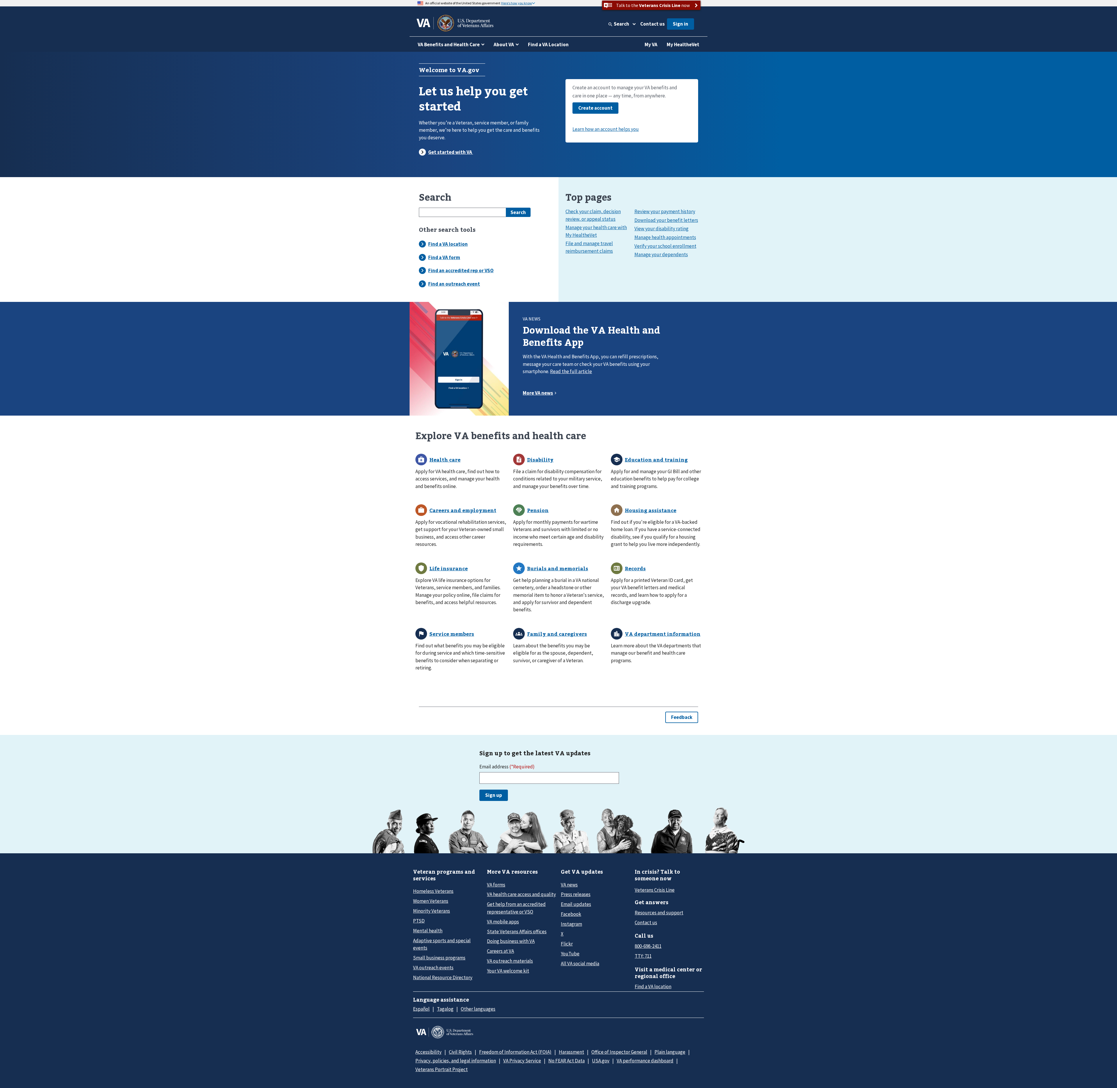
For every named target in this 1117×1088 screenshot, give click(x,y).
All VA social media (580, 963)
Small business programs (439, 958)
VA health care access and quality (521, 894)
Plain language (669, 1052)
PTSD (419, 921)
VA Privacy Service (522, 1060)
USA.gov (600, 1060)
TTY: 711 (643, 956)
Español (421, 1009)
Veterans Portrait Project (441, 1069)
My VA (651, 44)
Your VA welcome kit (508, 971)
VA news (569, 885)
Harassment (571, 1052)
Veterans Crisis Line (655, 890)
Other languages (478, 1009)
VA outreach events (433, 967)
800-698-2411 (648, 946)
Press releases (575, 894)
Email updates (576, 904)
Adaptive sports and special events (442, 944)
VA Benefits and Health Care (449, 44)
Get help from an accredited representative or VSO (516, 908)
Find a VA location (653, 986)
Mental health (427, 930)
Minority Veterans (431, 911)
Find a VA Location (548, 44)
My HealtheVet (683, 44)
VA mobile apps (503, 921)
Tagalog (445, 1009)
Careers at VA (500, 951)
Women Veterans (430, 901)
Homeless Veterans (433, 891)
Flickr (567, 944)
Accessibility (428, 1052)
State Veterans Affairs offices (517, 931)
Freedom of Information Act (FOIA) (515, 1052)
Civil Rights (460, 1052)
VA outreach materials (510, 961)
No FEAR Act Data (566, 1060)
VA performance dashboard (645, 1060)
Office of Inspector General (619, 1052)
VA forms (496, 885)
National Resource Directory (442, 977)
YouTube (570, 953)
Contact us (652, 24)
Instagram (571, 924)
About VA (504, 44)
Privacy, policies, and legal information (455, 1060)
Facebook (571, 914)
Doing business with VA (511, 941)
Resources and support (659, 912)
